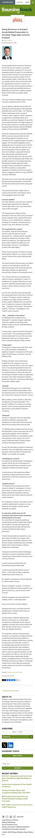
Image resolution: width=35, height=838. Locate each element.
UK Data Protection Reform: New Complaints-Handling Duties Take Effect (16, 792)
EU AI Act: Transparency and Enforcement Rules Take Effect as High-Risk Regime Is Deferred (17, 778)
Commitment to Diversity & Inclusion (14, 829)
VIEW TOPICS (17, 755)
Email (14, 732)
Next (17, 691)
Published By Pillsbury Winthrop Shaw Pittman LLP (17, 20)
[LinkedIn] (11, 745)
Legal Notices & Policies (10, 820)
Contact (20, 2)
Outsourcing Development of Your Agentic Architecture (17, 785)
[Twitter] (5, 745)
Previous (5, 691)
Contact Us (6, 737)
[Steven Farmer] (7, 52)
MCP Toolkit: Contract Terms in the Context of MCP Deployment (17, 806)
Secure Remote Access (9, 824)
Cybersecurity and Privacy (15, 672)
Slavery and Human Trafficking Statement (15, 827)
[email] (14, 816)
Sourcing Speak (17, 10)
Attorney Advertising (8, 822)
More (27, 2)
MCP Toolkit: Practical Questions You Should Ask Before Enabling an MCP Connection (15, 799)
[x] (7, 816)
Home (12, 691)
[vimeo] (3, 816)
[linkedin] (10, 816)
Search (17, 768)
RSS (20, 732)
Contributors (7, 2)
